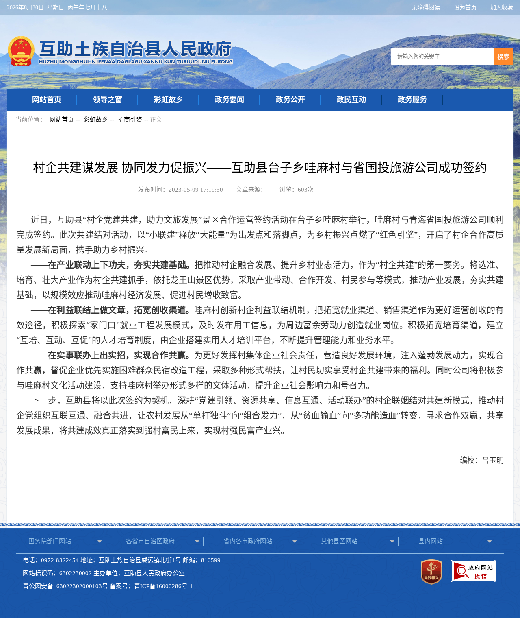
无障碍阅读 (427, 7)
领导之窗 (107, 100)
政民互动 (351, 100)
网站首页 (46, 100)
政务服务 (412, 100)
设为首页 (466, 7)
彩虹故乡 (168, 100)
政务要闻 (229, 100)
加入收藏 (501, 7)
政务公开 (290, 100)
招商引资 (130, 119)
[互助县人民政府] (121, 64)
